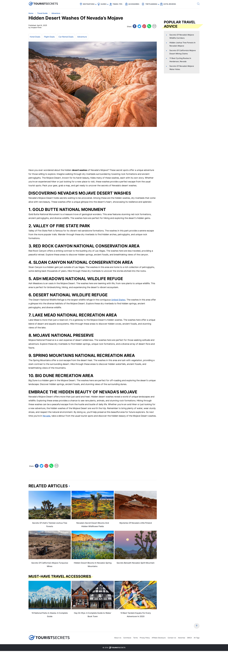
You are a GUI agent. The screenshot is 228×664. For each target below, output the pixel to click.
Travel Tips (117, 4)
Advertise (181, 638)
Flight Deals (49, 37)
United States (118, 299)
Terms (135, 638)
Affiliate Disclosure (159, 638)
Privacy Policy (145, 638)
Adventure (82, 37)
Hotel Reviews (169, 4)
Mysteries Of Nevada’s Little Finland (135, 523)
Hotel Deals (35, 37)
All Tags (197, 638)
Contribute (127, 638)
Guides (103, 4)
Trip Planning (151, 4)
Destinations (88, 4)
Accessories (133, 4)
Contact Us (172, 638)
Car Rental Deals (66, 37)
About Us (117, 638)
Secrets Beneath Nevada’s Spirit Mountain (135, 563)
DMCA (189, 638)
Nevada (46, 416)
